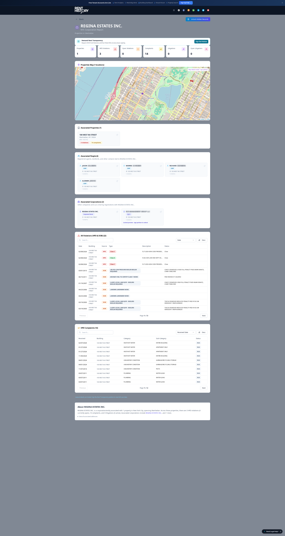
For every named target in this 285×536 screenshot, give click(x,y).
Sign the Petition (201, 41)
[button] (272, 531)
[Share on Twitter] (203, 10)
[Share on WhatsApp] (193, 10)
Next (204, 316)
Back (81, 19)
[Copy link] (179, 10)
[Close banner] (282, 2)
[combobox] (186, 240)
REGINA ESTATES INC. (154, 413)
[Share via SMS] (189, 10)
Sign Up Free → (186, 3)
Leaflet (202, 119)
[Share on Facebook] (184, 10)
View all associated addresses (88, 416)
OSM (208, 119)
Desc (204, 240)
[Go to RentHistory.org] (82, 10)
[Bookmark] (174, 10)
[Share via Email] (208, 10)
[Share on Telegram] (198, 10)
